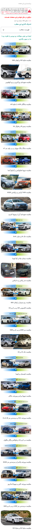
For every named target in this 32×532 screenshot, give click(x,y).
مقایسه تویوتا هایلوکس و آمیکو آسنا (19, 170)
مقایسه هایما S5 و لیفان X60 (21, 60)
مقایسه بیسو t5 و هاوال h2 (22, 126)
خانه (30, 21)
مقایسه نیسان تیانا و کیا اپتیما (21, 258)
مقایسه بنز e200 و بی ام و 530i (20, 330)
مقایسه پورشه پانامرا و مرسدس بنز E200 (17, 462)
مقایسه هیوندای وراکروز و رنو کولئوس (18, 82)
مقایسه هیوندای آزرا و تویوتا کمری (19, 214)
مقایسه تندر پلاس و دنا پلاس (21, 280)
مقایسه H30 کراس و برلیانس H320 (19, 192)
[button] (3, 30)
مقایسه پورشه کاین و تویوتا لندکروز (19, 484)
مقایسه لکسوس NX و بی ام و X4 (20, 308)
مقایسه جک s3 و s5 (24, 352)
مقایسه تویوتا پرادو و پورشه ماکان (20, 396)
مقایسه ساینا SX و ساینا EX (22, 528)
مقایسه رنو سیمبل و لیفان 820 (21, 302)
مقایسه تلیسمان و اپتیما (23, 374)
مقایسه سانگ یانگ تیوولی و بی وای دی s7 (17, 148)
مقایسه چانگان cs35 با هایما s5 (20, 104)
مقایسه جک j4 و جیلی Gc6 (22, 236)
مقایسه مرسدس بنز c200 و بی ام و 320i (17, 506)
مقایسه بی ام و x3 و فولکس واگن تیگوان (17, 440)
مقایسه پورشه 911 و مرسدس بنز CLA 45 (17, 418)
